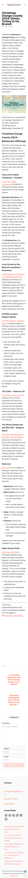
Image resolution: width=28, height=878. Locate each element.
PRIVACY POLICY (11, 799)
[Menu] (2, 5)
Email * (6, 757)
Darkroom (6, 468)
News (3, 666)
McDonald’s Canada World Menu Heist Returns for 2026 (14, 829)
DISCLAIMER (9, 804)
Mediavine (14, 876)
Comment (6, 723)
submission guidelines (14, 616)
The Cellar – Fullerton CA (12, 395)
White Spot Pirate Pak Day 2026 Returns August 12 (13, 862)
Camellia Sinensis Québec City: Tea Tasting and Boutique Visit (13, 855)
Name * (7, 749)
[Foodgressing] (13, 5)
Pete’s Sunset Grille (9, 552)
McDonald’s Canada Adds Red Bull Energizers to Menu (13, 846)
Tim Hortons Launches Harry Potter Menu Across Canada (13, 838)
